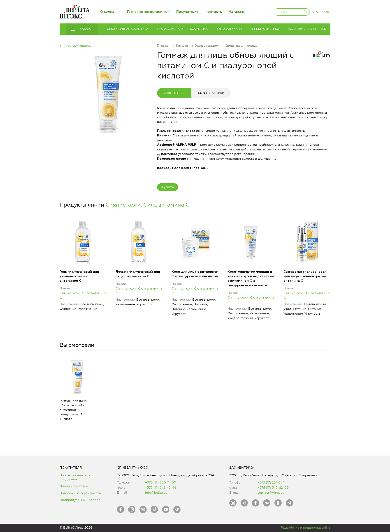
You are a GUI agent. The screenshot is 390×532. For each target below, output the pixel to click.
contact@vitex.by (271, 493)
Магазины (236, 12)
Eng (326, 12)
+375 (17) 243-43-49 (160, 488)
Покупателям (188, 12)
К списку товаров (78, 46)
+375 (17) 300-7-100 (160, 482)
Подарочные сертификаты (80, 493)
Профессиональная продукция (75, 477)
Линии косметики (74, 486)
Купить (167, 187)
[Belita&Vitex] (75, 11)
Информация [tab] (174, 93)
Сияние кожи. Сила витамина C (147, 205)
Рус (316, 12)
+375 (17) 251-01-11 (272, 482)
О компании (110, 12)
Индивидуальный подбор (80, 500)
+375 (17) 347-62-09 (273, 488)
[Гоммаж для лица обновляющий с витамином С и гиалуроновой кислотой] (108, 92)
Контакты (214, 12)
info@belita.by (156, 493)
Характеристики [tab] (211, 93)
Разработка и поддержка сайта (305, 528)
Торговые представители (148, 12)
